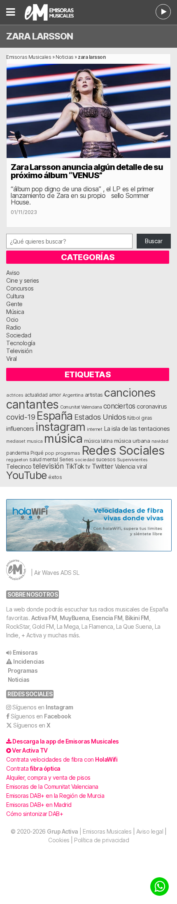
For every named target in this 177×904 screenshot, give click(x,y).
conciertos (119, 406)
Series (66, 459)
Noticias (65, 57)
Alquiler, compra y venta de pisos (48, 777)
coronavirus (152, 406)
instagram (60, 426)
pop (49, 453)
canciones (130, 393)
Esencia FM (107, 617)
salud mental (43, 459)
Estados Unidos (100, 416)
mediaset (15, 441)
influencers (20, 428)
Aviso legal (149, 831)
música (63, 438)
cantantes (32, 404)
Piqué (37, 453)
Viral (11, 358)
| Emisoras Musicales (89, 831)
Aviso (13, 272)
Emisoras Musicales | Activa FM (59, 12)
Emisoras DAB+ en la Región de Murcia (55, 795)
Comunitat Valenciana (81, 407)
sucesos (106, 459)
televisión (48, 466)
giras (146, 418)
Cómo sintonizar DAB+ (34, 813)
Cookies (59, 840)
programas (68, 453)
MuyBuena (74, 617)
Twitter (103, 466)
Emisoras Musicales (28, 57)
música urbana (132, 440)
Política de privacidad (101, 840)
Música (15, 311)
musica (35, 441)
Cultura (15, 296)
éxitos (55, 477)
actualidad (36, 395)
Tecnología (20, 342)
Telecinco (19, 466)
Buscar (153, 240)
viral (142, 466)
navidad (159, 441)
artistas (94, 394)
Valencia (125, 466)
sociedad (84, 459)
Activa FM (44, 617)
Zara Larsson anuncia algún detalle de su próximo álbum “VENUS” (87, 171)
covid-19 (20, 416)
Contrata (33, 768)
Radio (13, 327)
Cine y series (22, 280)
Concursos (20, 288)
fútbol (133, 418)
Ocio (12, 319)
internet (94, 429)
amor (55, 395)
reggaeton (17, 459)
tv (87, 466)
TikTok (74, 466)
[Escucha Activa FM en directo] (163, 11)
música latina (98, 441)
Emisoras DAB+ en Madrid (39, 804)
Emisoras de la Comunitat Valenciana (52, 786)
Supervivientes (132, 459)
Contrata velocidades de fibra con (61, 759)
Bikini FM (137, 617)
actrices (14, 395)
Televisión (19, 350)
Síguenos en (42, 707)
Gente (14, 303)
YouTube (26, 475)
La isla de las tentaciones (137, 428)
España (55, 415)
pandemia (17, 453)
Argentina (73, 395)
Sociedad (18, 335)
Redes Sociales (123, 450)
